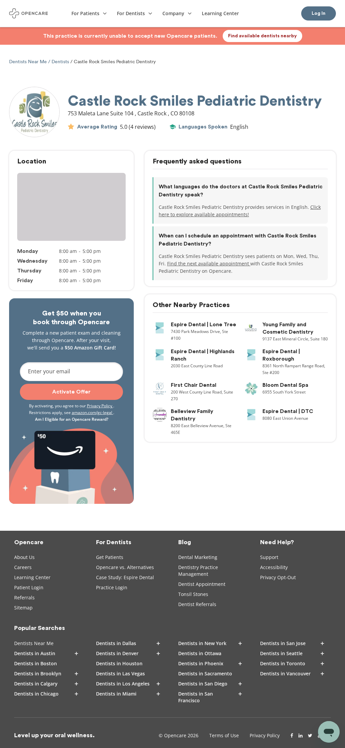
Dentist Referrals (197, 604)
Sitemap (23, 607)
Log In (318, 13)
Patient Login (28, 587)
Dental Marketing (197, 557)
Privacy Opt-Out (278, 577)
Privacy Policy (100, 406)
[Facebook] (291, 735)
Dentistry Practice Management (198, 570)
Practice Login (111, 587)
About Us (24, 557)
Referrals (24, 597)
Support (269, 557)
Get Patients (109, 557)
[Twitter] (310, 735)
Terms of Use (224, 735)
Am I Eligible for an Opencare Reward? (71, 419)
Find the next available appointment (208, 263)
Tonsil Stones (193, 594)
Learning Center (32, 577)
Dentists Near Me (28, 62)
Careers (23, 567)
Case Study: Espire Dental (125, 577)
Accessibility (274, 567)
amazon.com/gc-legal (92, 412)
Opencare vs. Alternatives (125, 567)
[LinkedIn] (301, 735)
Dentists (60, 62)
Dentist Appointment (201, 584)
